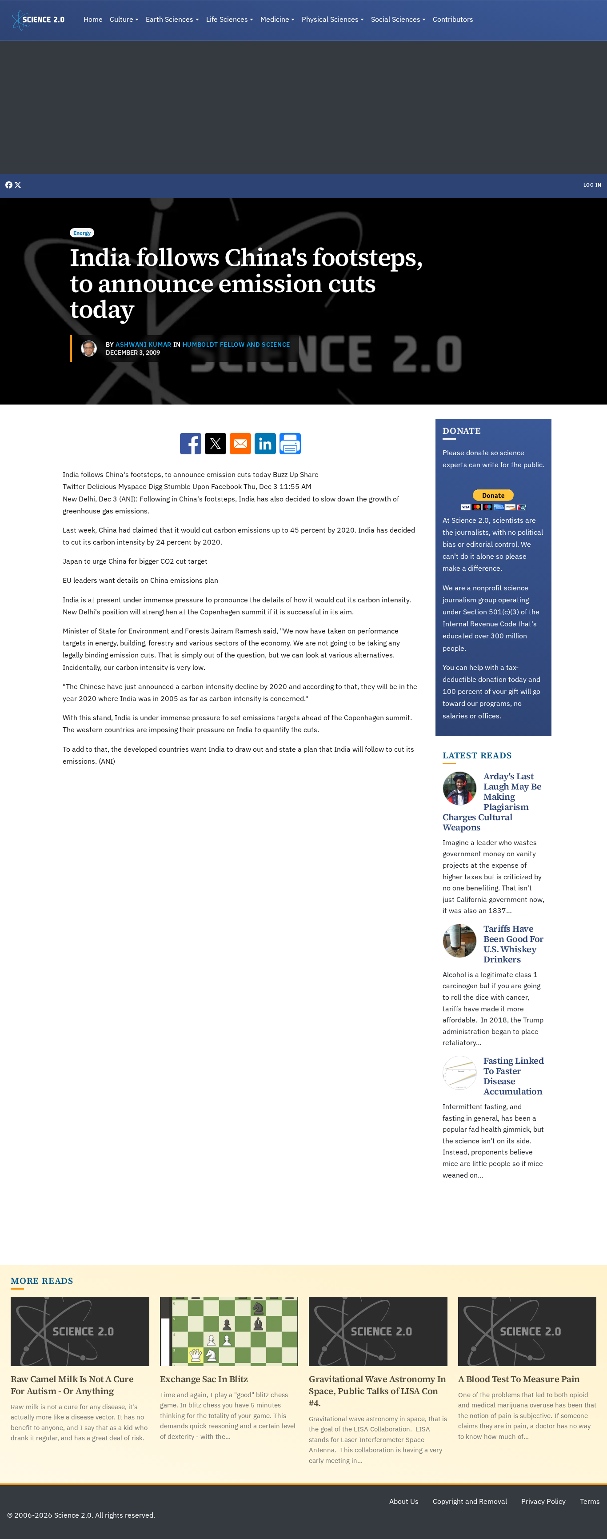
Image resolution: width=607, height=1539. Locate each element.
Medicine (274, 19)
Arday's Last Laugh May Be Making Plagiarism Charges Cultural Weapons (492, 802)
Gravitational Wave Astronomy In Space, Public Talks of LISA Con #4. (377, 1391)
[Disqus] (240, 897)
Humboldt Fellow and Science (236, 345)
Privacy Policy (543, 1501)
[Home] (42, 20)
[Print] (290, 443)
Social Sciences (395, 19)
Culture (121, 19)
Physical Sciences (330, 19)
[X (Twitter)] (17, 184)
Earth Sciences (169, 19)
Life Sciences (227, 19)
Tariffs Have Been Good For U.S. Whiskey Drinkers (513, 944)
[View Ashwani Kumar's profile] (89, 349)
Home (93, 19)
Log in (592, 185)
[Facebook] (9, 184)
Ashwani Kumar (144, 345)
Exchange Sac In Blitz (204, 1379)
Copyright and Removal (470, 1501)
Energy (82, 232)
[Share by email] (240, 443)
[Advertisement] (303, 107)
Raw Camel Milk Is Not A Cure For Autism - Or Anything (72, 1385)
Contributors (453, 19)
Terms (590, 1501)
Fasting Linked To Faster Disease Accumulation (513, 1076)
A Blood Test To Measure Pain (519, 1379)
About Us (404, 1501)
